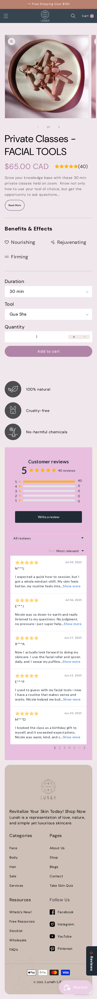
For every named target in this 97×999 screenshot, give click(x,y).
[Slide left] (38, 127)
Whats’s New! (20, 912)
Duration (14, 281)
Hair (12, 867)
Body (13, 857)
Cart (88, 16)
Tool (9, 304)
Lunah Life (54, 982)
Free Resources (22, 921)
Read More (14, 205)
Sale (12, 876)
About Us (57, 848)
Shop (54, 857)
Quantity (14, 327)
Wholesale (17, 940)
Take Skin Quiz (61, 885)
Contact (56, 876)
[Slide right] (59, 127)
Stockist (16, 931)
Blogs (54, 867)
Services (16, 885)
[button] (11, 16)
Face (13, 848)
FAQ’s (13, 949)
